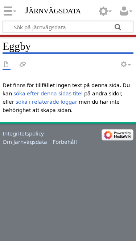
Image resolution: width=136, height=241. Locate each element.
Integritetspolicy (23, 133)
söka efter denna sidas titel (48, 93)
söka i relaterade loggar (46, 101)
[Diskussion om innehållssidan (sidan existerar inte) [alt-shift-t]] (23, 65)
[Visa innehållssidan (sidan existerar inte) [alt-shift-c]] (7, 65)
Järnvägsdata (53, 10)
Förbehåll (65, 141)
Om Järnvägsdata (25, 141)
